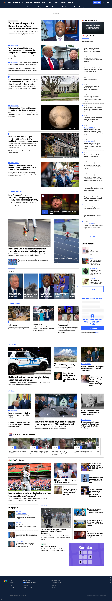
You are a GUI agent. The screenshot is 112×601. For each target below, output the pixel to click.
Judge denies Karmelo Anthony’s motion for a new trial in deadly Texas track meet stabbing (93, 198)
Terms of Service (27, 587)
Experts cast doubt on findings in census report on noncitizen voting (93, 227)
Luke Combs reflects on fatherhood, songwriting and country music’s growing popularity (23, 197)
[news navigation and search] (108, 2)
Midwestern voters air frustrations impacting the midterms (60, 452)
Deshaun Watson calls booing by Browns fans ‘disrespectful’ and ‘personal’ (93, 109)
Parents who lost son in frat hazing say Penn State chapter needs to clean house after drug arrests (23, 81)
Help (11, 585)
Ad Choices (12, 590)
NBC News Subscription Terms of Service (33, 590)
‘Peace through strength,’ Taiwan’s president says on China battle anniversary (93, 188)
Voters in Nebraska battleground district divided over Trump (17, 452)
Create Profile (92, 328)
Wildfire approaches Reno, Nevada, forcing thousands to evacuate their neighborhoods (93, 49)
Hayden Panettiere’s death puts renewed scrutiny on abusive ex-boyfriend (92, 368)
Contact (12, 582)
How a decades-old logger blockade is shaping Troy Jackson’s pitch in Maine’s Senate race (90, 425)
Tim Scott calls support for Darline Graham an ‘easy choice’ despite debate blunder (23, 26)
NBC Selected (54, 590)
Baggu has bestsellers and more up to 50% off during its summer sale (96, 252)
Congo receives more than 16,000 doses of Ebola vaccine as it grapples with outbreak (95, 522)
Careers (12, 587)
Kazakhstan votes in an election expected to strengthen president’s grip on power (93, 119)
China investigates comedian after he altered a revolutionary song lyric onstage (95, 534)
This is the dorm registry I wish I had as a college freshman (96, 282)
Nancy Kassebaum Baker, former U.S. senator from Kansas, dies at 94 (90, 412)
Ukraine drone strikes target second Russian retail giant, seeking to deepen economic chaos (23, 138)
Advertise (53, 587)
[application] (60, 30)
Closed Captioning (56, 582)
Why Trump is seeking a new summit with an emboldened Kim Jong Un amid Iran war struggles (22, 50)
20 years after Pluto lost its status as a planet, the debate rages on (22, 109)
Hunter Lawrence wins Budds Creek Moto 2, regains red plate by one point (70, 491)
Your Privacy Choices (31, 582)
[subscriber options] (104, 2)
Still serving (12, 325)
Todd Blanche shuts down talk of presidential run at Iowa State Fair (40, 452)
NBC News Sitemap (55, 580)
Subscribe (53, 585)
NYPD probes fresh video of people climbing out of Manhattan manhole (93, 59)
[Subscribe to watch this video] (60, 204)
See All (93, 289)
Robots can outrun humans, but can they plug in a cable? (33, 260)
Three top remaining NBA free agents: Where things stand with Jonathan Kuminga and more (95, 492)
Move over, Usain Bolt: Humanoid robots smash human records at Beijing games (27, 250)
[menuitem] (27, 2)
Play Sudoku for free (48, 546)
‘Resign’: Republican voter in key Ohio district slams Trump (83, 452)
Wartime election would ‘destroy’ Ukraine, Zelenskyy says (21, 151)
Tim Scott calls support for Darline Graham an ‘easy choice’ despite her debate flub (93, 87)
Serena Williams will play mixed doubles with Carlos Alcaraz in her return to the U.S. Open (96, 467)
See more (93, 236)
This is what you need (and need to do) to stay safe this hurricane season (96, 262)
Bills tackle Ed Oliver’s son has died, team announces (92, 216)
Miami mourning (63, 325)
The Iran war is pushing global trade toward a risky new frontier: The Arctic (23, 63)
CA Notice (25, 585)
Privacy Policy (27, 580)
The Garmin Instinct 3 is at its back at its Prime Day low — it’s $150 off (96, 272)
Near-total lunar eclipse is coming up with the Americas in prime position (26, 525)
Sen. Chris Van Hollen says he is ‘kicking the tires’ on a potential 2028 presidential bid (93, 69)
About (11, 580)
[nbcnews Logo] (5, 581)
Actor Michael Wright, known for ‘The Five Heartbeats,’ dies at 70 (93, 207)
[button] (50, 2)
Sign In (97, 332)
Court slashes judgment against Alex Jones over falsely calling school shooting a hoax (95, 381)
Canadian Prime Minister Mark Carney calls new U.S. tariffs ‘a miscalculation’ (19, 424)
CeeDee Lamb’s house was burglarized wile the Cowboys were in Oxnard (96, 479)
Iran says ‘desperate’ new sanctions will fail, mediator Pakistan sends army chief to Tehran (22, 69)
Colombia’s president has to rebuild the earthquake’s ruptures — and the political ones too (22, 167)
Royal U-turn (37, 324)
